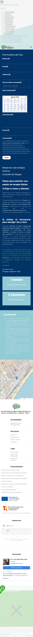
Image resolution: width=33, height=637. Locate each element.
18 (8, 107)
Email (5, 66)
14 (18, 105)
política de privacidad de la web (13, 143)
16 (25, 105)
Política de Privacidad (14, 455)
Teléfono (6, 74)
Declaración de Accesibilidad (15, 424)
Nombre (6, 59)
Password (19, 540)
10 (4, 105)
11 (8, 105)
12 (11, 105)
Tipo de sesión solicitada (11, 82)
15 (21, 105)
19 (11, 107)
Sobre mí (13, 435)
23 (25, 107)
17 (4, 107)
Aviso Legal (14, 452)
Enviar (6, 157)
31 (4, 111)
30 (25, 109)
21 (18, 107)
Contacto (5, 258)
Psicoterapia (14, 437)
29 (21, 109)
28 (18, 109)
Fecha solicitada (8, 90)
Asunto (5, 130)
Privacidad (7, 138)
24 (4, 109)
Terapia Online (15, 439)
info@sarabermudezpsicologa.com (14, 210)
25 (8, 109)
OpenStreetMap (29, 398)
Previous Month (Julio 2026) (3, 96)
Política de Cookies (14, 459)
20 (15, 107)
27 (15, 109)
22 (21, 107)
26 (11, 109)
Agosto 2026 (15, 97)
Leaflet (21, 398)
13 (15, 105)
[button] (31, 47)
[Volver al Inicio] (7, 47)
